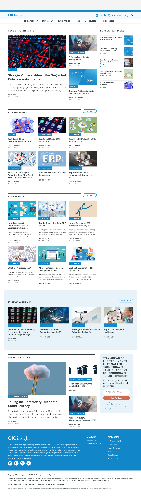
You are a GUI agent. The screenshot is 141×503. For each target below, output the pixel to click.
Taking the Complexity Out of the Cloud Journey (32, 404)
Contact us (91, 441)
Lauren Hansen (14, 145)
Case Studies (90, 21)
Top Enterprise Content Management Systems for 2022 (81, 175)
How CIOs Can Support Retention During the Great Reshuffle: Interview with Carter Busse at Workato (20, 175)
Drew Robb (12, 95)
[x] (109, 15)
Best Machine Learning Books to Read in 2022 (111, 72)
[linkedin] (101, 15)
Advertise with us (94, 444)
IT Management (31, 21)
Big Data (103, 42)
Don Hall (73, 390)
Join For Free (116, 398)
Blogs (77, 21)
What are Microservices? (19, 268)
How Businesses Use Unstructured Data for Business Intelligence (18, 225)
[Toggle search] (131, 15)
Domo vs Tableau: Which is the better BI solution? (81, 92)
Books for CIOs (107, 21)
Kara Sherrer (74, 63)
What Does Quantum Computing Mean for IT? (51, 330)
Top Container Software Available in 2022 (80, 385)
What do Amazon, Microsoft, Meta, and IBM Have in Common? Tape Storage (21, 332)
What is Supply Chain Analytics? (107, 83)
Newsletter (121, 15)
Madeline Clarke (76, 97)
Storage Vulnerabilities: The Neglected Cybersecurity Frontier (37, 77)
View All (88, 111)
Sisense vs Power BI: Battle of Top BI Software (111, 38)
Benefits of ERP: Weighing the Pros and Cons (82, 140)
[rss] (105, 15)
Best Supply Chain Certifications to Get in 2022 (21, 140)
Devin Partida (46, 336)
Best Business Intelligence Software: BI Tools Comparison (109, 62)
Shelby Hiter (74, 145)
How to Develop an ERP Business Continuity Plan (80, 224)
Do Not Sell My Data (118, 488)
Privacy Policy (109, 409)
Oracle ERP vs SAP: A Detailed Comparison (52, 173)
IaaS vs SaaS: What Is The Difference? (81, 269)
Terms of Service (14, 484)
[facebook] (97, 15)
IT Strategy (47, 21)
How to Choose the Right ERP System (52, 224)
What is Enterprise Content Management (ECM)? (51, 269)
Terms (127, 407)
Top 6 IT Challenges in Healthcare (114, 330)
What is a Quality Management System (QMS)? (82, 419)
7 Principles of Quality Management (79, 58)
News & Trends (63, 21)
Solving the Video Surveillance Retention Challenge (86, 330)
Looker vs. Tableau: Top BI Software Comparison (109, 50)
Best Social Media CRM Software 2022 (49, 140)
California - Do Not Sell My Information (51, 484)
